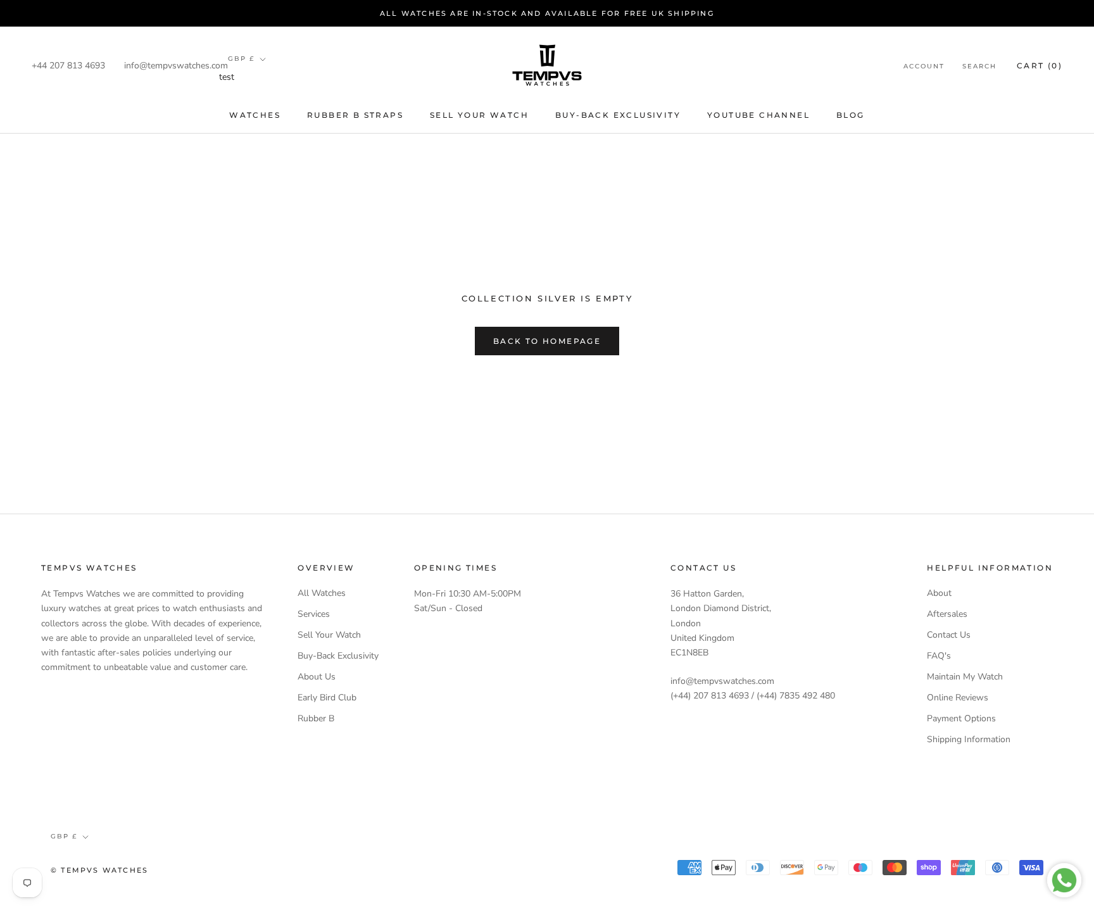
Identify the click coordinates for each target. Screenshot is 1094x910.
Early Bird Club (327, 698)
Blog (850, 115)
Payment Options (961, 718)
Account (924, 66)
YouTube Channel (758, 115)
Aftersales (947, 614)
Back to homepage (547, 341)
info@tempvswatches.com (176, 66)
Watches (254, 115)
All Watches (322, 593)
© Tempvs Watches (99, 870)
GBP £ (241, 58)
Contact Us (949, 635)
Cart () (1039, 65)
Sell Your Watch (479, 115)
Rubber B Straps (355, 115)
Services (314, 614)
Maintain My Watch (965, 677)
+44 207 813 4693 (68, 66)
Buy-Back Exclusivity (618, 115)
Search (979, 66)
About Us (317, 677)
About (939, 593)
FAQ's (939, 656)
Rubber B (316, 718)
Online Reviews (957, 698)
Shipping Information (968, 739)
